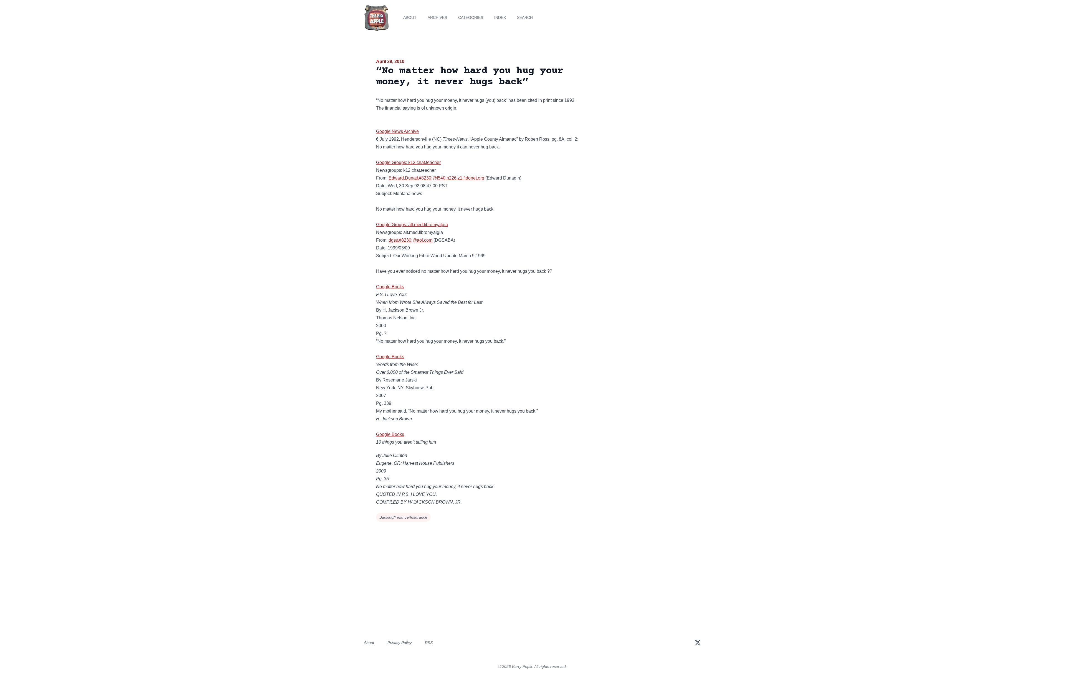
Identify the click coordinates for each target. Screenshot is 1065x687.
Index (500, 17)
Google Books (390, 286)
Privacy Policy (399, 642)
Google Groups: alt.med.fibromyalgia (412, 224)
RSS (429, 642)
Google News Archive (397, 131)
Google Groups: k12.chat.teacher (408, 162)
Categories (470, 17)
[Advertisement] (486, 583)
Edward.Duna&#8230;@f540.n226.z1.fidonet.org (436, 178)
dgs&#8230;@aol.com (410, 240)
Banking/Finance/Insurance (403, 517)
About (410, 17)
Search (525, 17)
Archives (437, 17)
